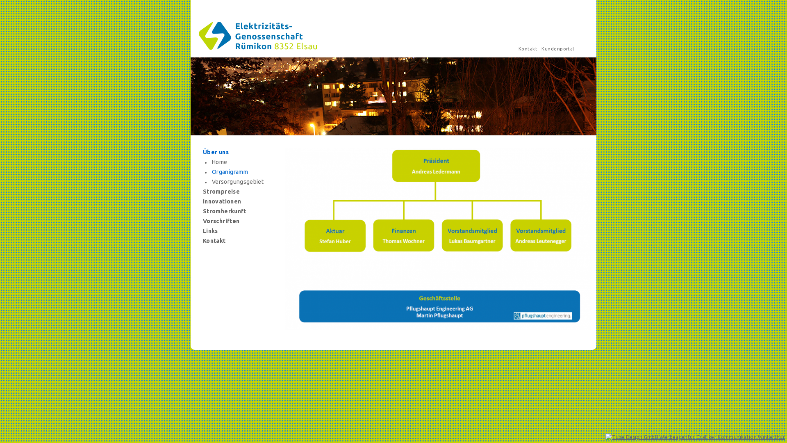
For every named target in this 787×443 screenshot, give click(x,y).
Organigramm (230, 172)
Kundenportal (557, 48)
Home (219, 162)
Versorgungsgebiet (238, 181)
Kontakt (528, 48)
